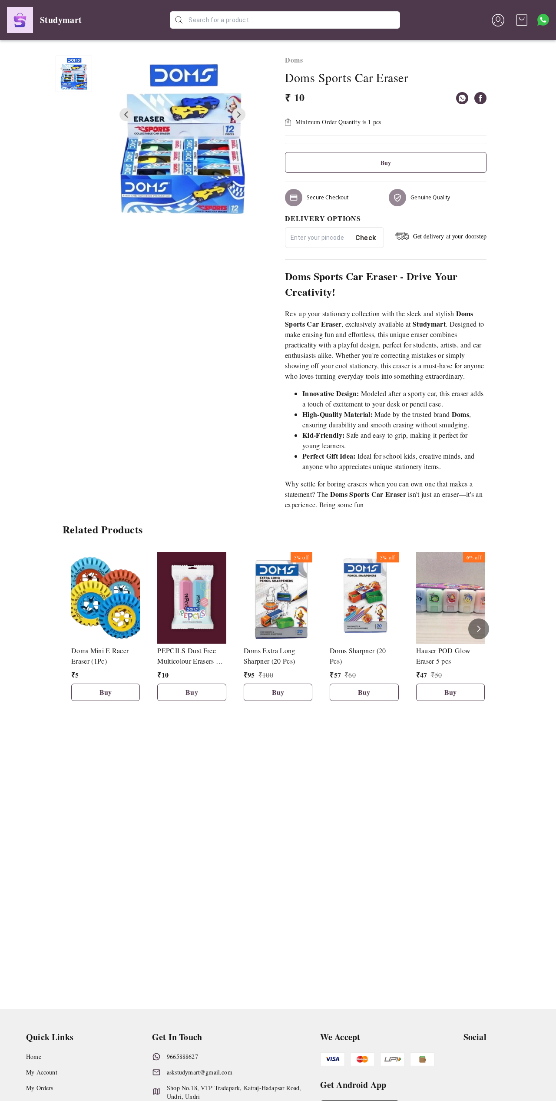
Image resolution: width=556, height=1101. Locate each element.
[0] (522, 19)
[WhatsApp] (462, 98)
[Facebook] (480, 98)
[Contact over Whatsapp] (543, 20)
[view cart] (522, 19)
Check (366, 238)
